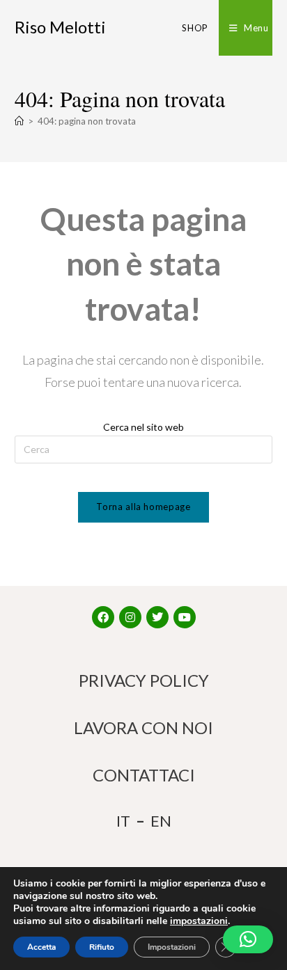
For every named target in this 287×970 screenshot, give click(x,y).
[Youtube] (184, 617)
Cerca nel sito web (143, 427)
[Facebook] (103, 617)
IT (123, 820)
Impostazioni (172, 947)
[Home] (19, 121)
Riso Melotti (60, 27)
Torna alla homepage (143, 506)
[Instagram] (130, 617)
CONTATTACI (144, 775)
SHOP (195, 27)
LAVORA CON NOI (143, 727)
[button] (248, 939)
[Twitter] (157, 617)
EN (160, 820)
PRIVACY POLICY (144, 680)
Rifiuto (101, 947)
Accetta (41, 947)
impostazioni (199, 921)
